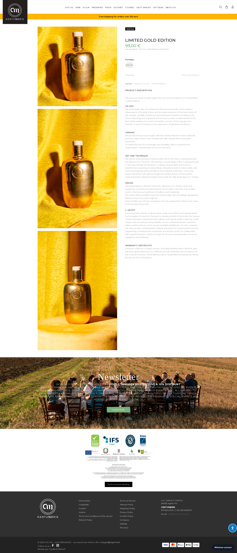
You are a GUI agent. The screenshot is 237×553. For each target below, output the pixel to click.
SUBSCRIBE (118, 410)
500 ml (129, 65)
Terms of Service (128, 501)
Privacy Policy (126, 512)
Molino (82, 512)
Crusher (82, 508)
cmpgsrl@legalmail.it (110, 542)
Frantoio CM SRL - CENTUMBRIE (150, 83)
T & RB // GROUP (56, 549)
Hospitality (84, 504)
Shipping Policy (127, 508)
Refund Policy (85, 520)
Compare (124, 520)
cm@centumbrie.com (178, 514)
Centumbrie (84, 501)
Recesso (124, 527)
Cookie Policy (126, 516)
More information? (190, 75)
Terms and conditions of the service (95, 516)
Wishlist (123, 524)
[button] (232, 528)
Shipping (142, 49)
